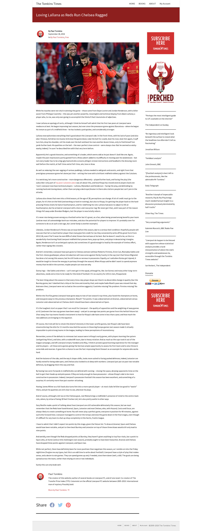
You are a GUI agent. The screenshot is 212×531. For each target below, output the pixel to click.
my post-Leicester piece (66, 182)
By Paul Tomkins (57, 37)
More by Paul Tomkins (57, 490)
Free (67, 37)
